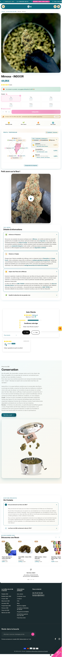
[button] (56, 651)
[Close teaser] (50, 655)
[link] (35, 332)
